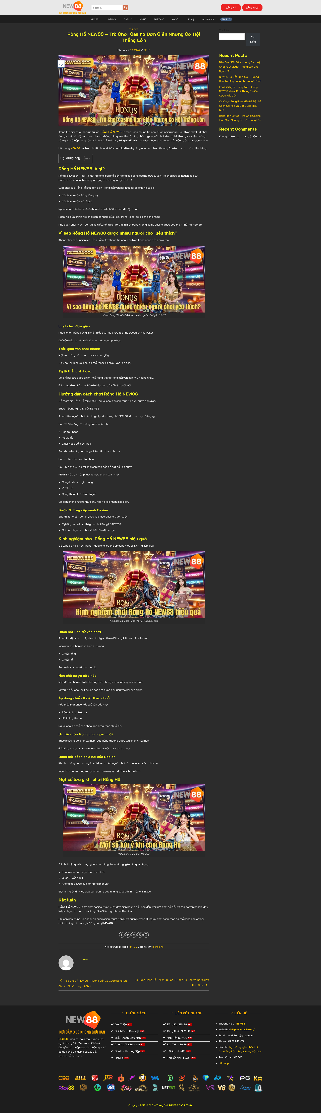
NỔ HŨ (143, 19)
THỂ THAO (159, 19)
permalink (158, 946)
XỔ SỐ (175, 19)
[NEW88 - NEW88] (72, 8)
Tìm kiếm (224, 30)
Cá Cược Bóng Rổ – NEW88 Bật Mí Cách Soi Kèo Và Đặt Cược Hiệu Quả (240, 106)
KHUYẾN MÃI (208, 19)
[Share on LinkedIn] (146, 935)
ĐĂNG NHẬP (252, 7)
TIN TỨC (226, 19)
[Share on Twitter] (128, 935)
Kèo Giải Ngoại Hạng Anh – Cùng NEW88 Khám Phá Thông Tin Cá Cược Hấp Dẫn (238, 91)
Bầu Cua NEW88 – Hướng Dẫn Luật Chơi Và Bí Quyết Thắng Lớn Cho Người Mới (240, 66)
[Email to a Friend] (134, 935)
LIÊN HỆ (190, 19)
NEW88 (94, 19)
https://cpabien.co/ (242, 1029)
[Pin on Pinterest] (140, 935)
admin (147, 50)
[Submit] (125, 8)
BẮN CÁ (112, 19)
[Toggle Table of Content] (85, 158)
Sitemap (224, 1063)
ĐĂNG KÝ (231, 7)
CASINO (128, 19)
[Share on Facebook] (122, 935)
